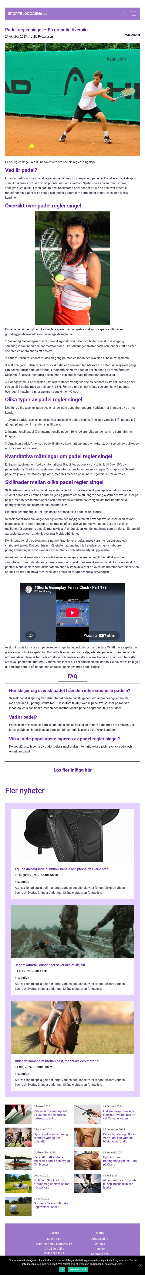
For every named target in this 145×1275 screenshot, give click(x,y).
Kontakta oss (100, 1254)
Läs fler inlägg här (73, 770)
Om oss (100, 1244)
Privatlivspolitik (78, 1269)
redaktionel (132, 35)
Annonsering (99, 1238)
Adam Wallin (49, 875)
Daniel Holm (44, 1067)
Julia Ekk (41, 971)
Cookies (100, 1249)
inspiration (22, 881)
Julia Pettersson (42, 36)
